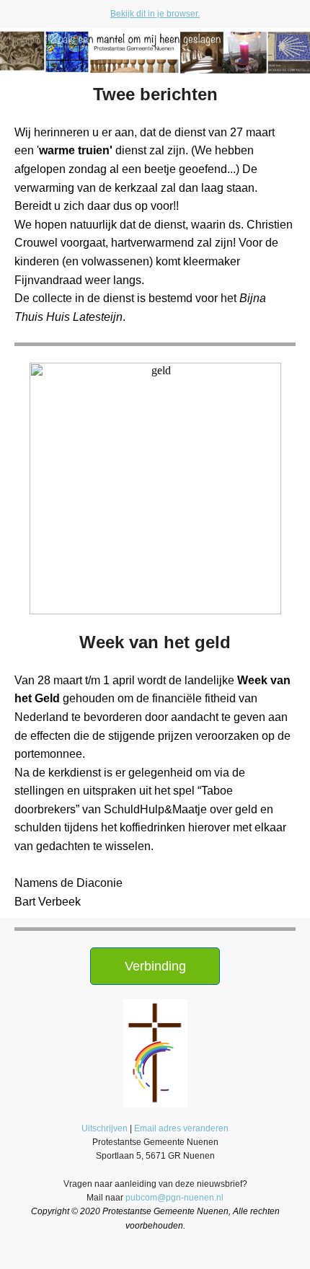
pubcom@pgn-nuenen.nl (174, 1198)
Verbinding (155, 966)
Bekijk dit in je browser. (155, 14)
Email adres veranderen (181, 1128)
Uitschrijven (104, 1128)
